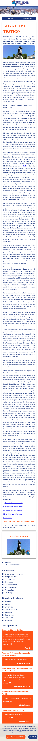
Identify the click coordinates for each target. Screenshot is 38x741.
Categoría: (7, 562)
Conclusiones (7, 518)
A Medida (8, 620)
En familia (9, 607)
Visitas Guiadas (11, 610)
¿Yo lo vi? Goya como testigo (13, 503)
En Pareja (9, 593)
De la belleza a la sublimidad (12, 510)
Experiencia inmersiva (13, 574)
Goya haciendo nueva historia (13, 506)
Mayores (8, 612)
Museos (8, 604)
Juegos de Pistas (11, 577)
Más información (17, 737)
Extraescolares (11, 585)
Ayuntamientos (11, 587)
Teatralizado (9, 615)
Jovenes (8, 602)
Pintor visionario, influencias (12, 514)
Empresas (9, 582)
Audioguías (9, 590)
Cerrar (33, 737)
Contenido (9, 618)
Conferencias (10, 579)
